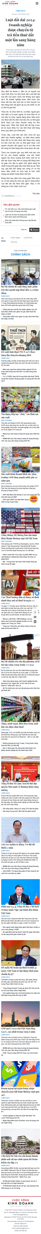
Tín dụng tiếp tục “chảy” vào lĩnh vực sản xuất (20, 416)
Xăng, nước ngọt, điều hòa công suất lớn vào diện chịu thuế (19, 725)
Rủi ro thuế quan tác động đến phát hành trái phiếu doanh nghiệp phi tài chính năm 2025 (18, 749)
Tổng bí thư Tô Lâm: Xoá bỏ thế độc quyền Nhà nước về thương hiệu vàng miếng (20, 786)
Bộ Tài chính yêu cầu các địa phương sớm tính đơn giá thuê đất (20, 689)
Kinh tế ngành (6, 420)
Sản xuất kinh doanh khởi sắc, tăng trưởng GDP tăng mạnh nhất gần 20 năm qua (19, 477)
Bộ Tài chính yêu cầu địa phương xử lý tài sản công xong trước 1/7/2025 (20, 663)
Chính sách (20, 11)
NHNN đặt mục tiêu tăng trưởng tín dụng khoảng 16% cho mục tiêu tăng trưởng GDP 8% (20, 440)
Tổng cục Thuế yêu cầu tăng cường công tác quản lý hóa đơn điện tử (18, 627)
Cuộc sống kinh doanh (20, 1203)
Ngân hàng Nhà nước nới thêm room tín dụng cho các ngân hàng (20, 1122)
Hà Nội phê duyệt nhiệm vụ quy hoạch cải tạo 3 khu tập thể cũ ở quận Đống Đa (19, 1182)
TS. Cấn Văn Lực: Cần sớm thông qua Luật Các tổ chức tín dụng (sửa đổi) (20, 210)
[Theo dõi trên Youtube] (35, 617)
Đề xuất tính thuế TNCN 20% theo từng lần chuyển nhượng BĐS (18, 353)
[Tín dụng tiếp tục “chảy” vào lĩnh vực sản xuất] (20, 399)
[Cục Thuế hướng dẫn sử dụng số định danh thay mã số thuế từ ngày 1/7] (20, 583)
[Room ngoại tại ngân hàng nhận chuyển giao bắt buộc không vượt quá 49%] (20, 1074)
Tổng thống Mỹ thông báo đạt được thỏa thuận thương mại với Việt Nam (19, 537)
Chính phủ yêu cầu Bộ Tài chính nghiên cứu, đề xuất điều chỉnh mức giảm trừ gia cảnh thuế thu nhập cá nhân (19, 312)
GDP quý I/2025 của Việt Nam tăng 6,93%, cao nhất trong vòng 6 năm (18, 501)
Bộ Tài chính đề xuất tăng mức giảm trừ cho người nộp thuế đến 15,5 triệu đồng (19, 290)
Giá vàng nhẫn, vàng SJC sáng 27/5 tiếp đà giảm (20, 809)
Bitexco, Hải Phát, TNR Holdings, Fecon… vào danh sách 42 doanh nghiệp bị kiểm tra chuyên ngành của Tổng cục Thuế (18, 621)
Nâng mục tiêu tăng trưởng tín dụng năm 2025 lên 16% (20, 435)
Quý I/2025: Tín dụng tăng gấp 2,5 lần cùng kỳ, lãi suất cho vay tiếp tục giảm (20, 872)
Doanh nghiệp (15, 238)
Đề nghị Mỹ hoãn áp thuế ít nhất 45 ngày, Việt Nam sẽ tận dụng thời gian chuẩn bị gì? (20, 933)
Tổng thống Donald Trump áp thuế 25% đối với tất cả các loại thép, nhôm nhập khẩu (20, 989)
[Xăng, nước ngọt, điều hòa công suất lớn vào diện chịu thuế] (20, 709)
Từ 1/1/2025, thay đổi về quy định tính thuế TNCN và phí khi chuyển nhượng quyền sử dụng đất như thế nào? (20, 379)
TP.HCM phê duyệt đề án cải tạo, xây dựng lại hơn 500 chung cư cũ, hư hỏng (20, 1187)
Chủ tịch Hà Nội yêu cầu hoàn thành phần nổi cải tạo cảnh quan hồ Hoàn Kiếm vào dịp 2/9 (19, 1159)
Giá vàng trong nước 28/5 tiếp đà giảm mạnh (19, 811)
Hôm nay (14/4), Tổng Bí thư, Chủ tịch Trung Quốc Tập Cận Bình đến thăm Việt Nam (20, 910)
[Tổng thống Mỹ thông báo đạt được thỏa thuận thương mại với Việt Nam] (20, 520)
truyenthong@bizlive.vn (22, 1228)
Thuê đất (14, 242)
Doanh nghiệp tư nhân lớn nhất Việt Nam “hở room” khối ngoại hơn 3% (18, 1117)
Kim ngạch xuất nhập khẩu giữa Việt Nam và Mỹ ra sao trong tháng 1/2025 (20, 928)
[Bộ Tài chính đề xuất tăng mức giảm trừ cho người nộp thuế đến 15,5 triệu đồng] (20, 272)
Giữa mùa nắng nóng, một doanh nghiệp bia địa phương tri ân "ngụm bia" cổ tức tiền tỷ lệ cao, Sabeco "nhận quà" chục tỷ (19, 683)
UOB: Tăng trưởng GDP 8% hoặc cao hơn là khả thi (19, 1054)
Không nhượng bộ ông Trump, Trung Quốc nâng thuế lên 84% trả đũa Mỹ (19, 744)
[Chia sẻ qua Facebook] (35, 612)
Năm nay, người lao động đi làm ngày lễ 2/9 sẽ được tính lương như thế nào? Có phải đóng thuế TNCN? (19, 371)
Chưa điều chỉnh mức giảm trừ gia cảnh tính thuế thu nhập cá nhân (20, 318)
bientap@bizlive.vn (22, 1214)
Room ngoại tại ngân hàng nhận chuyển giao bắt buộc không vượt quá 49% (20, 1091)
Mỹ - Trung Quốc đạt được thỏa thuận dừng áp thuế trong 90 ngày (19, 563)
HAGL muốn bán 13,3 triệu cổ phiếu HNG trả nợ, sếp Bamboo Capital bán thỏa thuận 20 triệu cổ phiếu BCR (19, 557)
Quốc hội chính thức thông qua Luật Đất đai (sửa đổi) (20, 221)
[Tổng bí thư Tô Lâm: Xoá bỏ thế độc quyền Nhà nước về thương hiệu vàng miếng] (20, 769)
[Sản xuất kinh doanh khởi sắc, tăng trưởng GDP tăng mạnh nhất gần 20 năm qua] (20, 459)
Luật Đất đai (28, 238)
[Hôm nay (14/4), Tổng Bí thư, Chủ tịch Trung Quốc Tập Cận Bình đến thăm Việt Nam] (20, 892)
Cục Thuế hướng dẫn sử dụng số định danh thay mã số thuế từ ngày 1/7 (20, 599)
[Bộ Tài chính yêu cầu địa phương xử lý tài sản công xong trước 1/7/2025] (20, 647)
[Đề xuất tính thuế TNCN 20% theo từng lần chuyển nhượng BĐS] (20, 337)
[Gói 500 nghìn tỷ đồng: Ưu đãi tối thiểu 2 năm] (20, 830)
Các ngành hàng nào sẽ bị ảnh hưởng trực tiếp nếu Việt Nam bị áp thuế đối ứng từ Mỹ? (20, 994)
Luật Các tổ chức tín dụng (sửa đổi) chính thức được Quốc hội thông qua (20, 216)
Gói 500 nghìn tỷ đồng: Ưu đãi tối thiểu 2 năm (18, 846)
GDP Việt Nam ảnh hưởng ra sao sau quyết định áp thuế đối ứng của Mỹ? (20, 496)
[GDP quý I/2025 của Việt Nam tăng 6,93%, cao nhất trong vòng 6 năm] (20, 1014)
